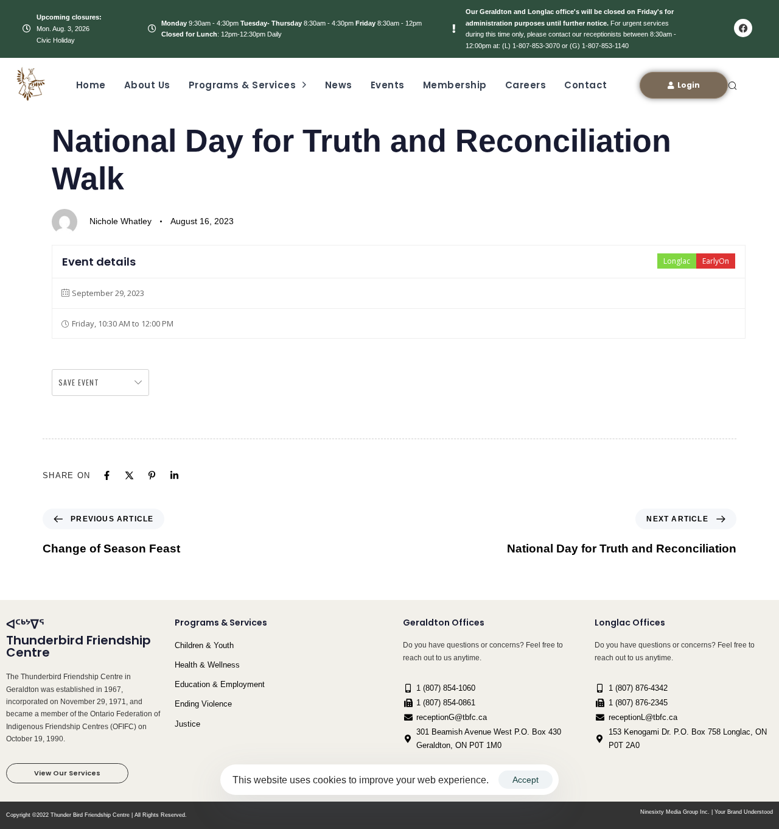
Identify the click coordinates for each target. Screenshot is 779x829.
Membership (455, 85)
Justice (187, 723)
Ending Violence (203, 703)
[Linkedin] (174, 475)
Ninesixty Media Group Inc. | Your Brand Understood (706, 812)
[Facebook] (743, 28)
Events (388, 85)
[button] (732, 85)
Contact (585, 85)
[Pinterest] (151, 475)
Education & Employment (220, 684)
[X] (129, 475)
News (338, 85)
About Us (147, 85)
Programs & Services (242, 85)
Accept (525, 780)
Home (91, 85)
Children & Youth (204, 645)
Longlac (676, 261)
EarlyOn (715, 261)
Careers (526, 85)
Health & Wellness (207, 664)
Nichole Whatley (120, 221)
